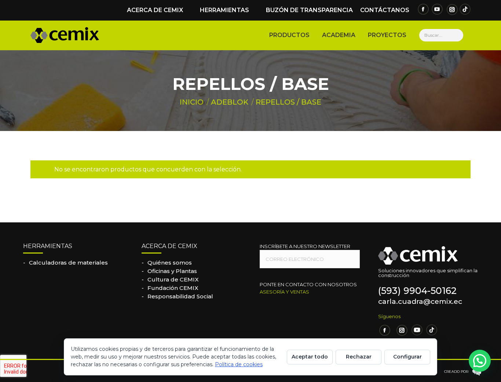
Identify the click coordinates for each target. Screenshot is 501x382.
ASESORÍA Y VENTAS (284, 292)
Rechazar (359, 356)
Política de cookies (239, 364)
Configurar (407, 356)
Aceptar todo (310, 356)
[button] (480, 361)
